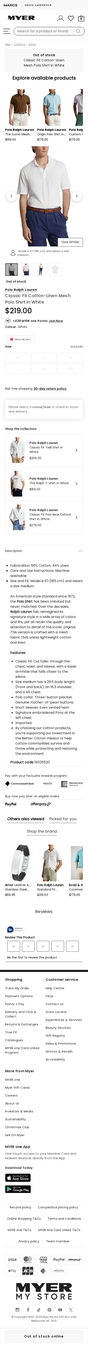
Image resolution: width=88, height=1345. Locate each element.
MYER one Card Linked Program (22, 1050)
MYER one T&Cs (19, 1230)
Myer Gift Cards (17, 1087)
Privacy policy (29, 1241)
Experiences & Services (64, 1020)
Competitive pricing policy (58, 1207)
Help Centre (55, 988)
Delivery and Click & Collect (20, 1014)
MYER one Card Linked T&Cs (59, 1230)
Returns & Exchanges (21, 1024)
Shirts (32, 44)
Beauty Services (58, 1028)
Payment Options (19, 996)
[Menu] (6, 31)
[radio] (18, 358)
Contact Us (54, 1004)
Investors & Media (19, 1111)
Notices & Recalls (59, 1051)
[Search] (79, 31)
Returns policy (20, 1207)
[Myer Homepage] (21, 20)
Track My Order (17, 988)
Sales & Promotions (61, 1043)
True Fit (11, 1032)
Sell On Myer (15, 1135)
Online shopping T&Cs (24, 1219)
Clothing (19, 44)
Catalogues (14, 1040)
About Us (12, 1103)
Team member (58, 1241)
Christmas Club (17, 1127)
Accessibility (55, 1059)
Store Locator (56, 1012)
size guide (77, 346)
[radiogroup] (44, 363)
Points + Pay (14, 1004)
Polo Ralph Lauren (21, 289)
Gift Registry (55, 1036)
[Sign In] (60, 18)
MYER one (12, 1080)
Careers (11, 1095)
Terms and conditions (64, 1219)
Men (7, 44)
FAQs (50, 996)
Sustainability (15, 1119)
